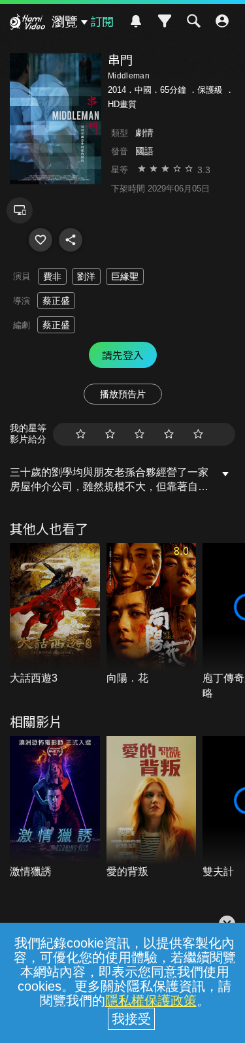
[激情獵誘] (55, 807)
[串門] (40, 240)
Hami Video (27, 23)
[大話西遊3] (55, 614)
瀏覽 (65, 21)
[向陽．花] (151, 614)
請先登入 (123, 355)
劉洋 (86, 276)
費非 (52, 276)
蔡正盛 (56, 300)
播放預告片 (123, 394)
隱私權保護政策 (151, 1000)
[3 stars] (139, 434)
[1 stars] (80, 434)
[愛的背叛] (151, 807)
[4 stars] (169, 434)
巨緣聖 (125, 276)
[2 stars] (110, 434)
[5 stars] (198, 434)
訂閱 (102, 20)
